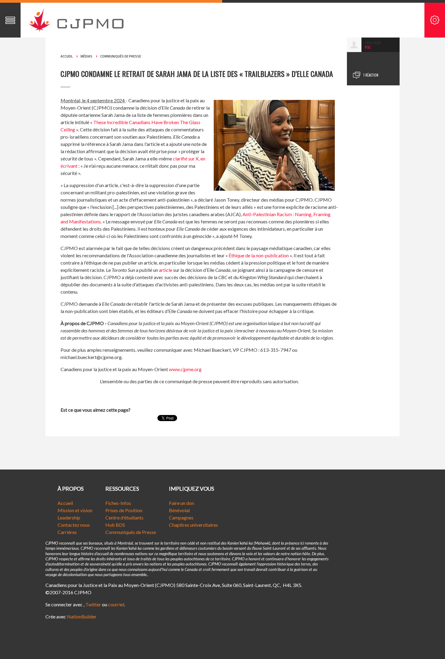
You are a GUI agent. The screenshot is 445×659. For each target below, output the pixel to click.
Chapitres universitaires (193, 525)
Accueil (67, 56)
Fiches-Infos (118, 503)
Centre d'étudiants (124, 517)
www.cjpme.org (185, 369)
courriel (116, 604)
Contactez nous (74, 525)
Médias (86, 56)
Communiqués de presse (120, 56)
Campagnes (181, 517)
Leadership (69, 517)
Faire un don (181, 503)
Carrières (67, 532)
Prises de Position (123, 510)
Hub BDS (115, 525)
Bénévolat (179, 510)
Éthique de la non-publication (259, 255)
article (165, 270)
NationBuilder (82, 616)
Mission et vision (75, 510)
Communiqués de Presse (130, 532)
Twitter (93, 604)
